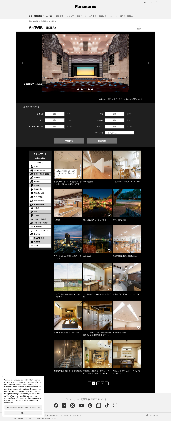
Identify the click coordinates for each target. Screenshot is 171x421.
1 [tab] (78, 89)
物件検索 (69, 140)
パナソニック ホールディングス (71, 415)
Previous (22, 63)
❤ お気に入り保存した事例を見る (109, 99)
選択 (54, 114)
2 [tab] (82, 89)
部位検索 (102, 140)
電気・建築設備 (34, 21)
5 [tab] (92, 89)
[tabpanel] (85, 63)
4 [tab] (89, 89)
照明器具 (44, 21)
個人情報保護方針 (52, 415)
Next (148, 63)
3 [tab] (85, 89)
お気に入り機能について (133, 99)
